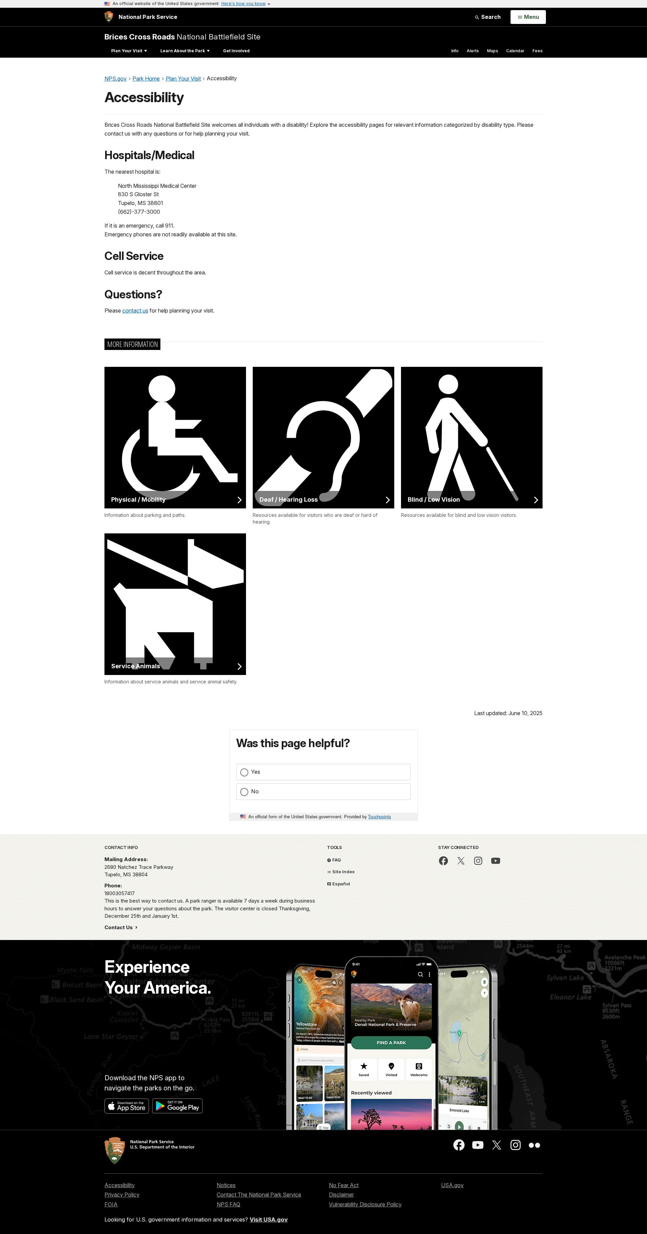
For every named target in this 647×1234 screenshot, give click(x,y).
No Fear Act (344, 1185)
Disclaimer (341, 1194)
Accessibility (119, 1185)
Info (455, 50)
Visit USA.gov (269, 1219)
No (255, 791)
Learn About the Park (182, 50)
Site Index (343, 871)
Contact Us (119, 927)
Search (490, 16)
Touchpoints (379, 816)
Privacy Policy (122, 1194)
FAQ (336, 859)
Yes (255, 771)
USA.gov (452, 1185)
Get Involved (236, 50)
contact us (135, 310)
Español (340, 883)
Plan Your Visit (126, 50)
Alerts (473, 50)
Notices (226, 1185)
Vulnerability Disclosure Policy (365, 1204)
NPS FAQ (228, 1204)
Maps (492, 50)
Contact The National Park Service (259, 1194)
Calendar (515, 50)
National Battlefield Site (182, 36)
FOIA (111, 1204)
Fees (537, 50)
